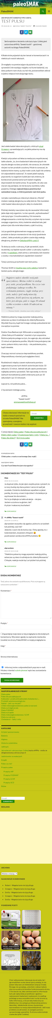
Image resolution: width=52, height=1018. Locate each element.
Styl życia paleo (23, 438)
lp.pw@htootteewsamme (25, 402)
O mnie (43, 985)
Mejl (3, 646)
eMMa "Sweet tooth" (23, 26)
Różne (3, 786)
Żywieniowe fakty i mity (28, 435)
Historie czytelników (9, 743)
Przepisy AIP (9, 771)
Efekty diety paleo (9, 435)
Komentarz (6, 590)
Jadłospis (5, 747)
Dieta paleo (18, 432)
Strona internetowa (9, 656)
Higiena (4, 739)
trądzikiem (12, 252)
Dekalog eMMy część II (29, 240)
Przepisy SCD (9, 782)
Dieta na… (44, 435)
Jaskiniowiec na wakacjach (11, 756)
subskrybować (21, 670)
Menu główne (49, 11)
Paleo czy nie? (6, 764)
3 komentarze (41, 26)
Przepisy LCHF (9, 779)
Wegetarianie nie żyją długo (22, 885)
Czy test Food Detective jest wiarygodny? (17, 464)
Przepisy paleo (7, 767)
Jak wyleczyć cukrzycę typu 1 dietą (16, 18)
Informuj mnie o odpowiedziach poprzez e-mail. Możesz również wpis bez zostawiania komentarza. (23, 670)
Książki (4, 760)
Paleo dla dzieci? (8, 438)
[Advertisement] (26, 837)
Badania (4, 736)
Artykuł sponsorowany (10, 732)
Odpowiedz (11, 511)
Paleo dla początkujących (36, 432)
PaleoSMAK (7, 11)
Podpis (4, 623)
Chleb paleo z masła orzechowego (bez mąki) (18, 454)
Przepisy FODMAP (11, 775)
